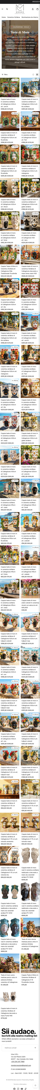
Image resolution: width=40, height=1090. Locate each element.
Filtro (5, 74)
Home (4, 17)
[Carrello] (37, 9)
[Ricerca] (7, 9)
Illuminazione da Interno (30, 17)
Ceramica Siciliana (13, 17)
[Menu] (2, 9)
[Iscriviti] (35, 1048)
